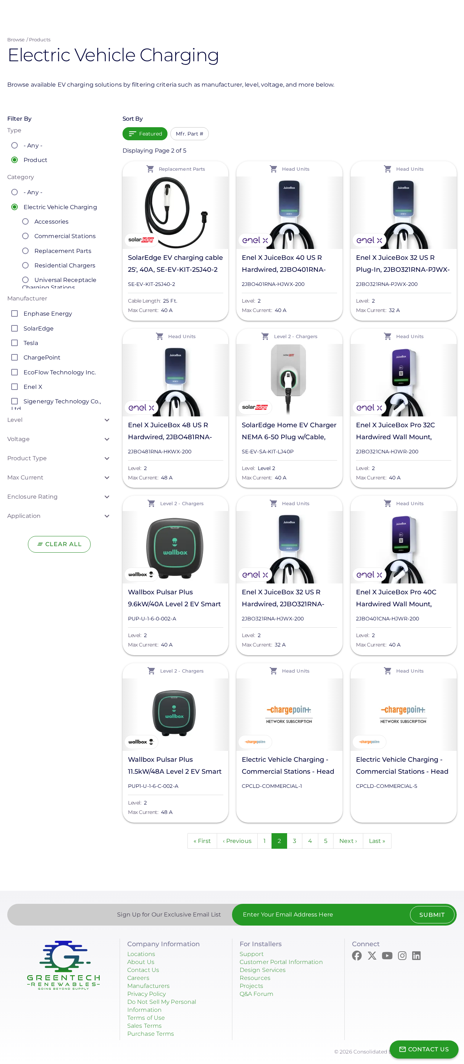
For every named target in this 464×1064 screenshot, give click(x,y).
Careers (138, 977)
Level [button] (15, 419)
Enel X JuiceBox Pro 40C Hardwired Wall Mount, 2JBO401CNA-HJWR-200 (397, 599)
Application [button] (24, 515)
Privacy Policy (146, 993)
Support (252, 954)
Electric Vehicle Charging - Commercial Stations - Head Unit (288, 767)
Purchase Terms (150, 1033)
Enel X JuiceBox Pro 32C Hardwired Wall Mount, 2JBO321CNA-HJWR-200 (396, 432)
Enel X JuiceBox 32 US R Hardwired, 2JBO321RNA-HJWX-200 (283, 599)
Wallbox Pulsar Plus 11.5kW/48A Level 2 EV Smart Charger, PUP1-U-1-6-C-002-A (174, 767)
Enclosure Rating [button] (32, 496)
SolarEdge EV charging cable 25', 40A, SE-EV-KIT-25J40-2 (175, 264)
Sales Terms (144, 1025)
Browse (16, 39)
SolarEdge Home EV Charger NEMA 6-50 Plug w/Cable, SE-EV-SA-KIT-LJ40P (289, 432)
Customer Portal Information (281, 962)
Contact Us (143, 970)
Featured (150, 133)
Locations (141, 954)
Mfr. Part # (189, 133)
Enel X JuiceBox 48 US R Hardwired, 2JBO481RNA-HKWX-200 (170, 432)
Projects (251, 985)
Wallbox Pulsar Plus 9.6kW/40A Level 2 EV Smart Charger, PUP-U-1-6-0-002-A (174, 599)
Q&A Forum (256, 993)
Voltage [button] (18, 439)
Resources (255, 977)
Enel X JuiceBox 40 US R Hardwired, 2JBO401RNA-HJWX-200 (284, 265)
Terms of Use (146, 1017)
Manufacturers (148, 985)
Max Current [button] (25, 477)
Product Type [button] (27, 458)
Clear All (63, 544)
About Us (140, 962)
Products (39, 39)
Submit (432, 914)
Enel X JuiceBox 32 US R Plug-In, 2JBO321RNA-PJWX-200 (403, 265)
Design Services (263, 970)
